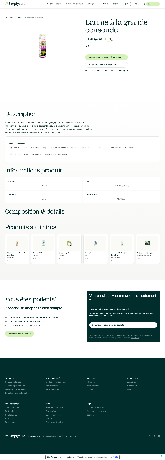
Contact (49, 418)
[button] (54, 4)
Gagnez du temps (13, 382)
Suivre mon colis (53, 415)
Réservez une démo (55, 407)
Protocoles (10, 411)
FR (67, 436)
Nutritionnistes (52, 389)
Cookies (90, 415)
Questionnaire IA (12, 407)
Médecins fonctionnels (56, 382)
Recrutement (93, 385)
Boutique (9, 418)
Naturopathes (52, 385)
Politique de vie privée (96, 411)
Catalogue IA (11, 415)
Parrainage (10, 422)
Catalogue (91, 4)
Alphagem (18, 17)
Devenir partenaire (54, 422)
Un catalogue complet (15, 385)
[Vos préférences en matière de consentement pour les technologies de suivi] (161, 456)
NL (75, 436)
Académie (103, 4)
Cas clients (132, 385)
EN (71, 436)
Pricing (90, 389)
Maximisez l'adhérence (15, 389)
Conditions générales (96, 407)
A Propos (91, 382)
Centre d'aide (52, 411)
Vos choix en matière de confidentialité (94, 457)
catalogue (123, 70)
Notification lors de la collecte (60, 457)
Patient (115, 4)
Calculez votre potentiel (16, 393)
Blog (129, 389)
